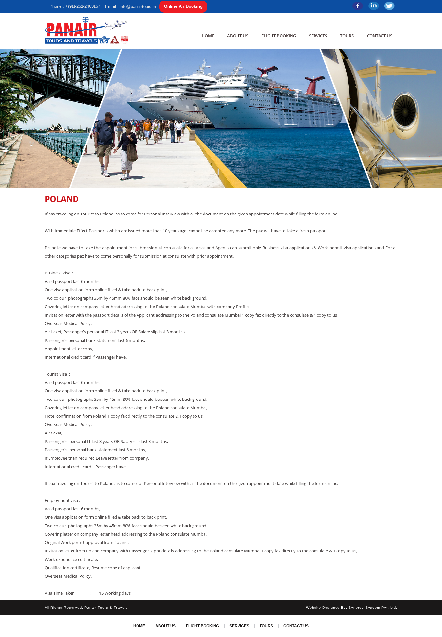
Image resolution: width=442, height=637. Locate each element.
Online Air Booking (183, 6)
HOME (208, 36)
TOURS (347, 36)
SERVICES (318, 36)
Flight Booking (278, 36)
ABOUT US (237, 36)
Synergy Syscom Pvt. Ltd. (372, 607)
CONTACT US (379, 36)
